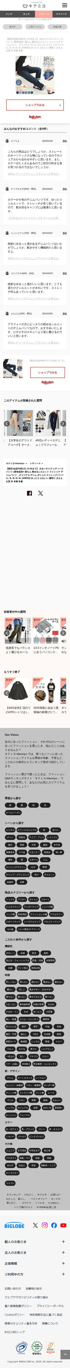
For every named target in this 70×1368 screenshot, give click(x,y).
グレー (41, 1129)
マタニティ (34, 852)
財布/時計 (22, 914)
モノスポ (55, 1198)
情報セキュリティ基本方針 (21, 1323)
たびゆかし (54, 1203)
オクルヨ (42, 1194)
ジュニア (10, 1150)
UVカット (10, 953)
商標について (50, 1323)
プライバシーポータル (50, 1306)
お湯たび (55, 1194)
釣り (37, 874)
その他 (10, 929)
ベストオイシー (39, 1198)
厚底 (47, 1041)
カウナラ (26, 1203)
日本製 (47, 1034)
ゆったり (37, 1012)
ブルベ (10, 1049)
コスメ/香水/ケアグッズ (29, 929)
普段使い (59, 1108)
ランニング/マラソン (16, 867)
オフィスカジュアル (27, 830)
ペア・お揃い (12, 1064)
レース (51, 1093)
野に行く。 (12, 1203)
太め (26, 1012)
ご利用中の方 (14, 1274)
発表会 (47, 852)
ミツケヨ (39, 1203)
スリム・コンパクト (29, 1019)
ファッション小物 (38, 914)
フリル (10, 1100)
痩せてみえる (35, 997)
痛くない (49, 997)
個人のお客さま (15, 1241)
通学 (10, 860)
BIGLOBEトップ (14, 1332)
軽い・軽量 (11, 1019)
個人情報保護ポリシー (18, 1306)
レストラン (52, 837)
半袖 (47, 1026)
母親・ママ (24, 1158)
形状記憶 (35, 968)
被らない (22, 997)
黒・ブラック (28, 1129)
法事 (22, 882)
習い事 (59, 852)
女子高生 (22, 1150)
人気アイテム (35, 27)
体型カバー (11, 1041)
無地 (45, 1100)
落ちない (10, 997)
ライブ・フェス (36, 837)
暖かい (10, 989)
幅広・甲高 (11, 1034)
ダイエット (49, 874)
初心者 (47, 1150)
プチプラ (33, 1056)
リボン (22, 1100)
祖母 (37, 1158)
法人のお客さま (15, 1252)
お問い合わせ (13, 1288)
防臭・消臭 (37, 960)
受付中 (12, 27)
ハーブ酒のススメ (23, 1207)
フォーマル (24, 1115)
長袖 (59, 1026)
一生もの (10, 1056)
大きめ (51, 1004)
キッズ (26, 14)
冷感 (22, 953)
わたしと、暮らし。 (16, 1198)
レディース (43, 14)
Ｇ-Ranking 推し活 (46, 1207)
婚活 (45, 845)
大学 (34, 845)
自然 (35, 1108)
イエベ (59, 1041)
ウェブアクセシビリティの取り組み (26, 1297)
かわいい (57, 1100)
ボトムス (33, 899)
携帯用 (46, 1019)
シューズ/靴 (47, 907)
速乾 (46, 953)
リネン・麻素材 (33, 1085)
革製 (34, 1100)
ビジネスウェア (13, 907)
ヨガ (33, 867)
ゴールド (22, 1136)
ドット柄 (39, 1093)
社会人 (22, 1165)
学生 (34, 1165)
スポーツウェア (13, 922)
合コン (55, 830)
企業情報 (11, 1263)
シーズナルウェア (32, 922)
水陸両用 (50, 960)
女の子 (10, 1165)
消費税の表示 (34, 1288)
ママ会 (22, 852)
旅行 (10, 845)
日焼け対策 (38, 1004)
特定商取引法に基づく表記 (46, 1315)
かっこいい (11, 1115)
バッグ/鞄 (10, 914)
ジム (45, 860)
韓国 (59, 1034)
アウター (22, 899)
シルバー (10, 1136)
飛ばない (47, 982)
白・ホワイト (12, 1129)
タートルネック (25, 1078)
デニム (10, 1078)
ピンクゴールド (36, 1136)
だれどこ (29, 1194)
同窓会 (22, 837)
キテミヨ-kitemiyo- (15, 463)
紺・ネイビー (55, 1129)
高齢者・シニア (48, 1165)
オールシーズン (13, 812)
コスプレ (10, 1183)
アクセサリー (56, 914)
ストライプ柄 (25, 1093)
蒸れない (35, 982)
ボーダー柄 (49, 1085)
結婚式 (10, 882)
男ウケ (33, 1049)
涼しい (22, 989)
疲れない (59, 982)
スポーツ (33, 860)
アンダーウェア (31, 907)
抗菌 (10, 968)
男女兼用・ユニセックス (45, 1064)
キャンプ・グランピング (17, 874)
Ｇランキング (14, 1194)
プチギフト (11, 1158)
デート (10, 837)
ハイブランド (47, 1049)
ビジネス (10, 830)
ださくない (11, 1004)
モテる (22, 1049)
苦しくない (11, 982)
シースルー (40, 1078)
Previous (7, 424)
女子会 (57, 845)
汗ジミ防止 (23, 968)
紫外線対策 (24, 1004)
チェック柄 (11, 1093)
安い (22, 1056)
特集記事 (57, 27)
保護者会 (10, 852)
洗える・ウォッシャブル (17, 960)
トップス (10, 899)
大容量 (49, 1012)
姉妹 (49, 1158)
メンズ (9, 14)
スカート (45, 899)
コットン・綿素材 (14, 1085)
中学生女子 (34, 1150)
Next (63, 424)
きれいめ (47, 1108)
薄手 (35, 1026)
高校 (22, 845)
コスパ (45, 1056)
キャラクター (12, 1173)
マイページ (61, 14)
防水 (34, 953)
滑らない (24, 982)
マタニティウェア (52, 922)
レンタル (35, 1041)
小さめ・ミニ (12, 1012)
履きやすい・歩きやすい (41, 989)
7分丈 (35, 1034)
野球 (45, 867)
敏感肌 (24, 1041)
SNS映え (26, 1064)
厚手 (24, 1026)
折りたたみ (11, 1026)
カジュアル (23, 1108)
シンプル (10, 1108)
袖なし (24, 1034)
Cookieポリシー (15, 1315)
